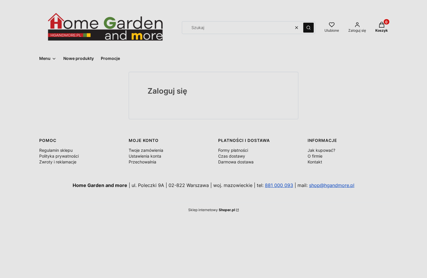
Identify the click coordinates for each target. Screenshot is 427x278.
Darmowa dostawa (236, 161)
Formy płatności (233, 150)
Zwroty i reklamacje (57, 161)
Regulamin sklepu (56, 150)
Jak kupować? (321, 150)
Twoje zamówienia (146, 150)
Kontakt (315, 161)
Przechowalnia (142, 161)
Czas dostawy (231, 156)
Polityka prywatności (59, 156)
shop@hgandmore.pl (331, 185)
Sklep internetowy (211, 210)
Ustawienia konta (145, 156)
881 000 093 (279, 185)
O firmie (315, 156)
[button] (308, 28)
